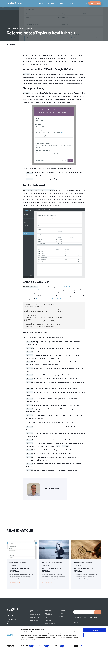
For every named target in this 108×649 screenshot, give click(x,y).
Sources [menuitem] (41, 3)
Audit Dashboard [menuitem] (35, 620)
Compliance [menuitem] (48, 610)
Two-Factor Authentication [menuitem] (49, 613)
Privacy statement (76, 622)
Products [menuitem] (21, 3)
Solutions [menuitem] (31, 3)
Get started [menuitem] (52, 3)
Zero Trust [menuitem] (47, 617)
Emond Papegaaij (11, 28)
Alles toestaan (95, 630)
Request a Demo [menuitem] (63, 613)
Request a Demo (95, 3)
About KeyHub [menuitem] (62, 610)
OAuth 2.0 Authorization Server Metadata (49, 299)
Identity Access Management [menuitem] (34, 611)
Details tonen (85, 646)
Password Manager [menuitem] (35, 614)
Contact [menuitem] (61, 616)
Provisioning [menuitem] (48, 620)
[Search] (86, 3)
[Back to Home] (11, 4)
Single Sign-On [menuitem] (34, 617)
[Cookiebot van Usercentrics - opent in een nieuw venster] (10, 646)
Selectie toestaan (95, 634)
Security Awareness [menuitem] (50, 623)
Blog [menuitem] (71, 3)
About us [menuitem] (63, 3)
